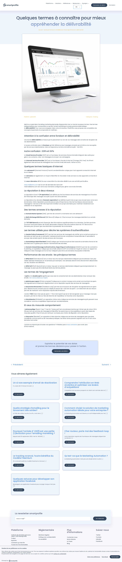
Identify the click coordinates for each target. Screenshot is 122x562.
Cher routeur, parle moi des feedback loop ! (86, 432)
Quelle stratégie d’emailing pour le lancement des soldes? (31, 409)
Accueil (41, 30)
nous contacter (72, 325)
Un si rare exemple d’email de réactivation (35, 382)
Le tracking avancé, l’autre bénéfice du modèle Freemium (33, 456)
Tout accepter (115, 557)
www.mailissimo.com (31, 185)
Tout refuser (105, 557)
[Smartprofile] (10, 4)
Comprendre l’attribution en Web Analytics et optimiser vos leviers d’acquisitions (81, 385)
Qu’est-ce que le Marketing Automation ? (86, 455)
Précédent (18, 364)
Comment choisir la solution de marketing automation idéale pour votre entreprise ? (86, 409)
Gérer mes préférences (93, 557)
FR (76, 7)
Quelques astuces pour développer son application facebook (33, 480)
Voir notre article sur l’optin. (38, 278)
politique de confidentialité (60, 553)
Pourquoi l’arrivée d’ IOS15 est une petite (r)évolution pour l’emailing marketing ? (34, 432)
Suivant (105, 364)
